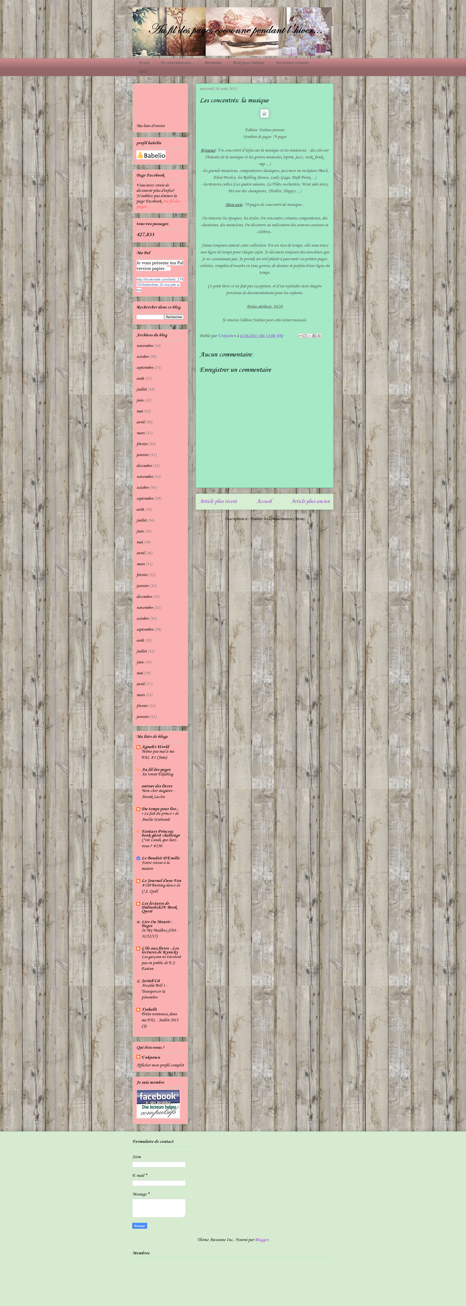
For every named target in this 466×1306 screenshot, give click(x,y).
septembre (144, 367)
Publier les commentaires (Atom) (277, 519)
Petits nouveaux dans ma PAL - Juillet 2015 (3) (159, 1020)
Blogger (261, 1239)
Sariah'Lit (150, 981)
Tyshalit (149, 1009)
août (140, 378)
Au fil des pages (155, 769)
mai (139, 411)
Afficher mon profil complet (160, 1065)
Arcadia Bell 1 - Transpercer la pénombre (154, 991)
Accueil (144, 63)
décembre (144, 465)
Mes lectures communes (292, 63)
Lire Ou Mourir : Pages (157, 923)
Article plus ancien (310, 501)
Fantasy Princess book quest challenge (160, 833)
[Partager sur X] (309, 335)
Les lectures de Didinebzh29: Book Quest (159, 907)
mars (140, 433)
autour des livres (156, 786)
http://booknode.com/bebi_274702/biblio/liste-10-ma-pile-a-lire (159, 284)
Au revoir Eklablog (157, 774)
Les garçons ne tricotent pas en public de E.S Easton (161, 962)
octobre (142, 356)
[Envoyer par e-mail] (300, 335)
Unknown (150, 1057)
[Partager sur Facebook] (314, 335)
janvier (142, 455)
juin (139, 400)
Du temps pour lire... (160, 809)
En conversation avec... (177, 63)
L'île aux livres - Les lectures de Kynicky (160, 950)
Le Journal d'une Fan (161, 880)
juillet (141, 389)
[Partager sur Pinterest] (318, 335)
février (142, 444)
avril (140, 422)
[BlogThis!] (305, 335)
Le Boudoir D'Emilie (160, 858)
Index (143, 72)
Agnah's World (155, 747)
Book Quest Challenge (248, 63)
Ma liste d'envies (150, 126)
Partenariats (213, 63)
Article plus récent (218, 501)
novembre (144, 345)
